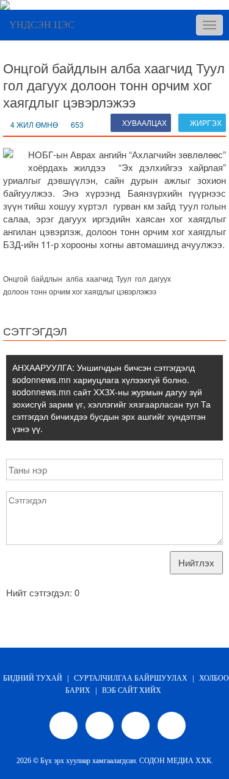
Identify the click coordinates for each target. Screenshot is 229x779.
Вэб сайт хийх (131, 690)
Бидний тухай (32, 678)
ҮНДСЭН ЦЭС (42, 25)
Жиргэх (205, 122)
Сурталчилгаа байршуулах (130, 678)
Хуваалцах (143, 122)
